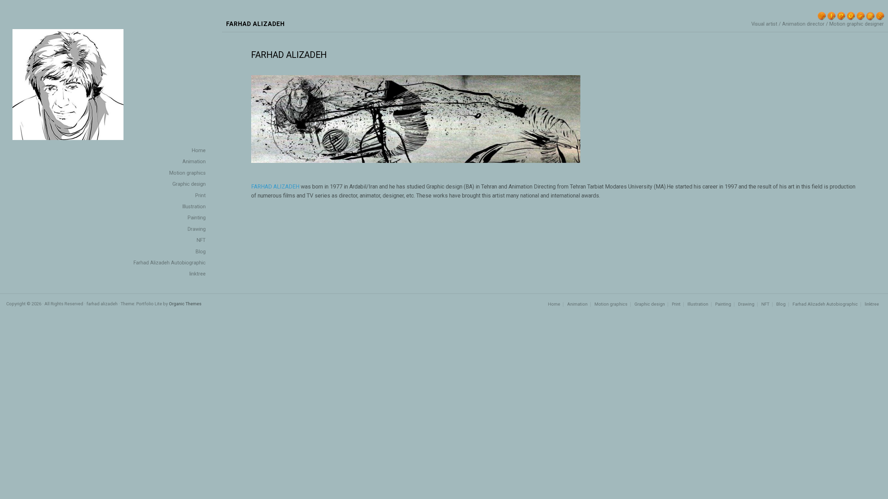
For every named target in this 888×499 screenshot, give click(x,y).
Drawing (746, 304)
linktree (872, 304)
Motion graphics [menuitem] (187, 173)
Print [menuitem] (200, 196)
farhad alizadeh (255, 24)
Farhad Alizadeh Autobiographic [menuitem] (170, 263)
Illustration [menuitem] (194, 207)
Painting (723, 304)
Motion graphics (611, 304)
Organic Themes (185, 303)
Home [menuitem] (199, 151)
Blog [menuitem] (201, 252)
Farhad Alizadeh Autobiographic (825, 304)
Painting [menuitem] (197, 218)
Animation (577, 304)
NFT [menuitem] (201, 240)
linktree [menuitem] (197, 274)
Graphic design (649, 304)
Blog (781, 304)
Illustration (698, 304)
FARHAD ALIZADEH (275, 186)
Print (676, 304)
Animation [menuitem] (194, 162)
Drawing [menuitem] (197, 229)
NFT (765, 304)
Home (554, 304)
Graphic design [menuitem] (189, 184)
